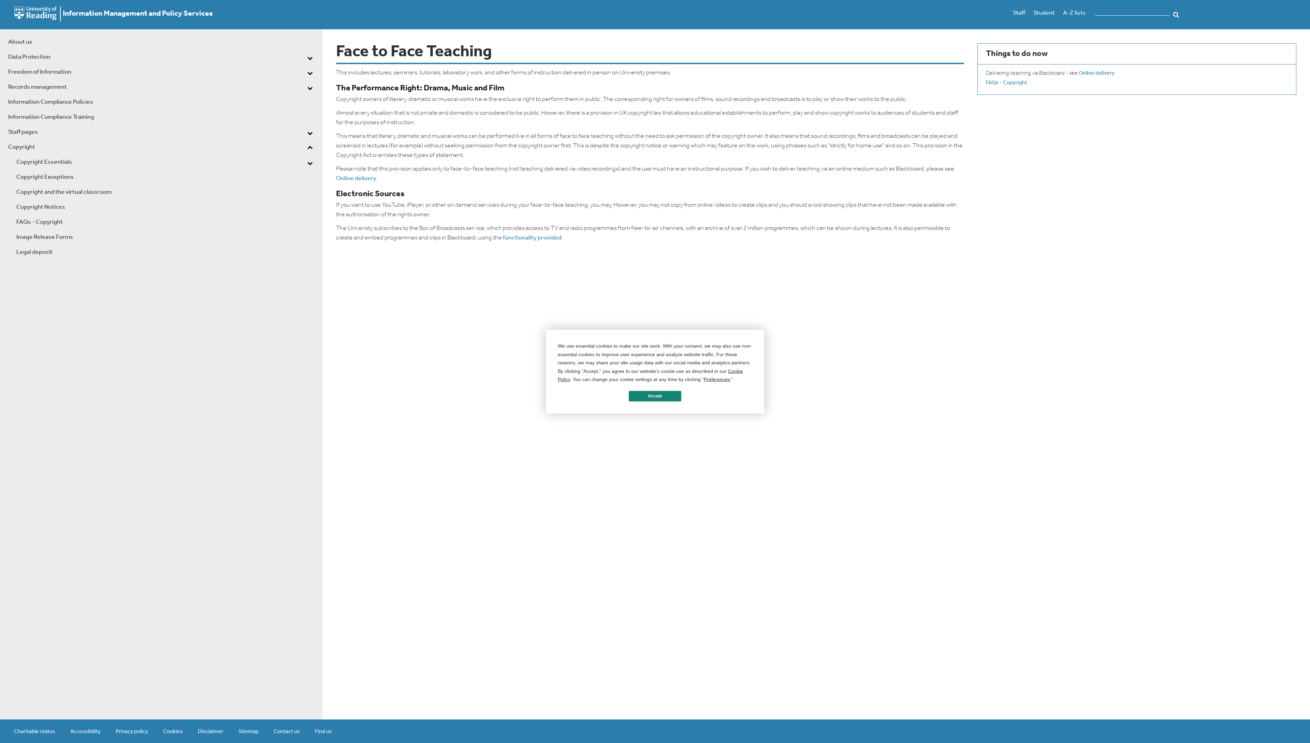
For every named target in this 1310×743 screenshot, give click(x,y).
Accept (655, 396)
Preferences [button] (717, 379)
